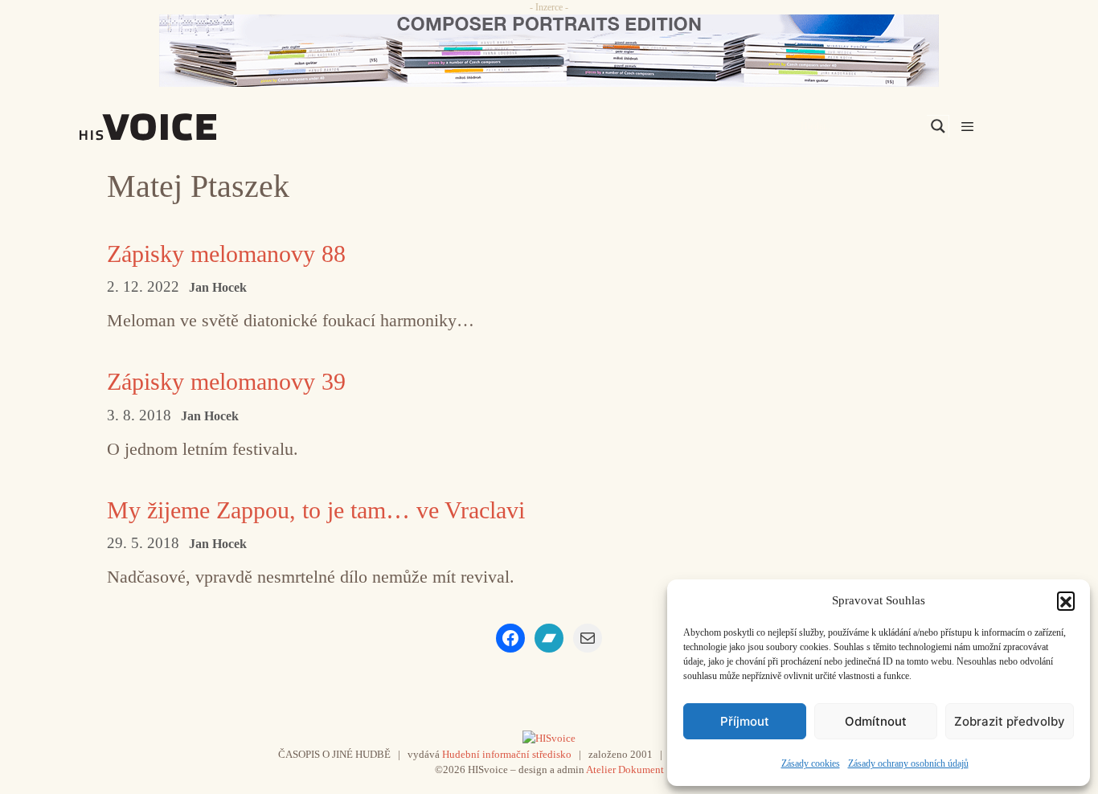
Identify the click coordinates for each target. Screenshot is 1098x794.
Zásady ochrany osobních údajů (908, 763)
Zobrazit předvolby (1009, 721)
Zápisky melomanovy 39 (226, 381)
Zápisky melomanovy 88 (226, 253)
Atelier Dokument (625, 769)
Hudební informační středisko (507, 754)
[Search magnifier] (938, 126)
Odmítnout (876, 721)
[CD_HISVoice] (549, 50)
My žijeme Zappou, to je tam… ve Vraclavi (316, 510)
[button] (1066, 600)
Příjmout (744, 721)
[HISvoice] (183, 127)
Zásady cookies (810, 763)
